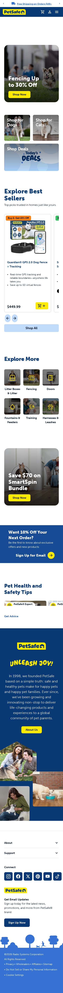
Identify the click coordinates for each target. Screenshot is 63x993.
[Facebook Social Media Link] (18, 876)
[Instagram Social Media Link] (8, 876)
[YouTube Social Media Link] (47, 876)
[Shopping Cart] (42, 11)
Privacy (10, 964)
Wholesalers (22, 964)
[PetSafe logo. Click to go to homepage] (14, 12)
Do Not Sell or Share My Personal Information (31, 969)
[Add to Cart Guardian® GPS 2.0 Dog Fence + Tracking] (42, 305)
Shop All (31, 328)
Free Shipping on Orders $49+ (34, 3)
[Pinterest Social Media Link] (38, 876)
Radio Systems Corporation (28, 954)
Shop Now (19, 94)
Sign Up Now (17, 922)
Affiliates (36, 964)
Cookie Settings (15, 975)
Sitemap (47, 964)
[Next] (59, 3)
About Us (32, 729)
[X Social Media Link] (28, 876)
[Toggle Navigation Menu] (56, 11)
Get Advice (11, 616)
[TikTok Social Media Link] (57, 876)
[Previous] (3, 3)
